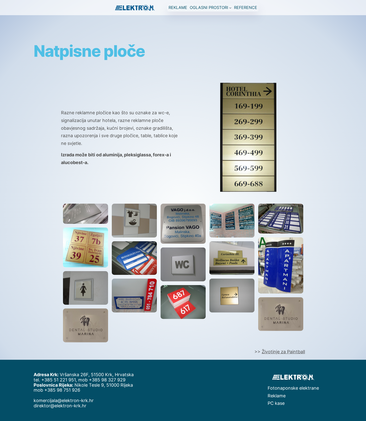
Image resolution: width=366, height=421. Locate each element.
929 (121, 379)
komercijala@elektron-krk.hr (64, 400)
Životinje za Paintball (283, 351)
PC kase (276, 403)
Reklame (277, 395)
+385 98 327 (103, 379)
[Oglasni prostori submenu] (230, 7)
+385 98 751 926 (62, 390)
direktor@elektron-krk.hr (60, 405)
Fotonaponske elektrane (293, 388)
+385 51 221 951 (58, 379)
